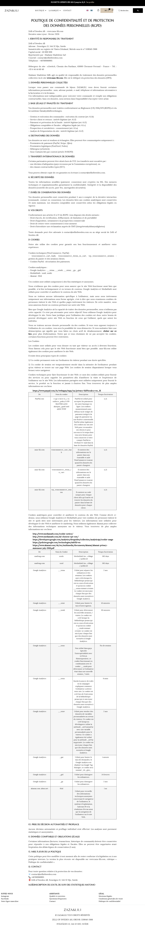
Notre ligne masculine (9, 901)
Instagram (5, 896)
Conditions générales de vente (111, 899)
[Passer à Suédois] (91, 10)
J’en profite (90, 2)
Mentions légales (105, 896)
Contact (52, 901)
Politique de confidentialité (109, 901)
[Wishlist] (113, 10)
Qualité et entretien (57, 896)
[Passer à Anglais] (87, 10)
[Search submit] (138, 10)
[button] (41, 10)
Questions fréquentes (57, 899)
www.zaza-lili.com (55, 78)
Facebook (5, 899)
